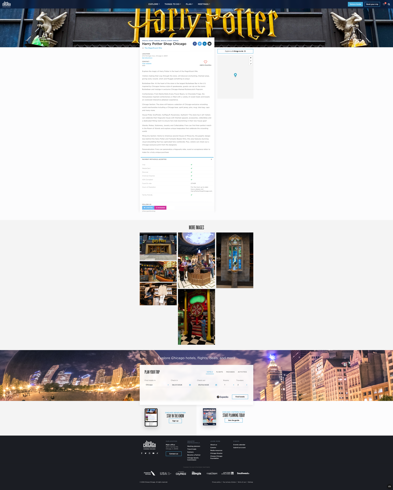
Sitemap (250, 482)
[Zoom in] (250, 57)
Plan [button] (188, 4)
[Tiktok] (157, 453)
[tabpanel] (196, 389)
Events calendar (239, 445)
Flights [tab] (219, 372)
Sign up (175, 421)
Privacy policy (216, 482)
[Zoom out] (250, 60)
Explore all (234, 51)
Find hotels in (150, 380)
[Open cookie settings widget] (389, 486)
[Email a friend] (209, 44)
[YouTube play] (153, 453)
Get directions (147, 58)
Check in (174, 380)
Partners (190, 452)
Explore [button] (153, 4)
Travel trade (191, 449)
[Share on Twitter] (200, 44)
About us (213, 445)
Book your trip (372, 4)
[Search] (389, 4)
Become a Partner (193, 455)
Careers (213, 447)
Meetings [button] (203, 4)
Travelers (239, 380)
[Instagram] (149, 453)
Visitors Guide (355, 4)
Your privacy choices (229, 482)
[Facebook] (141, 453)
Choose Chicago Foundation (216, 457)
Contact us (173, 454)
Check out (201, 380)
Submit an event (239, 447)
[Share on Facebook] (195, 44)
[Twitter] (145, 453)
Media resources (216, 450)
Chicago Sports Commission (193, 459)
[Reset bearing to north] (250, 63)
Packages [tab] (230, 372)
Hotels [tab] (210, 372)
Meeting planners (193, 446)
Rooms (226, 380)
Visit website (146, 63)
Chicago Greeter (216, 453)
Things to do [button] (172, 4)
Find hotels (240, 397)
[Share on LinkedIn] (205, 44)
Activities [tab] (242, 372)
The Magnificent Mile (153, 48)
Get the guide (233, 420)
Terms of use (242, 482)
